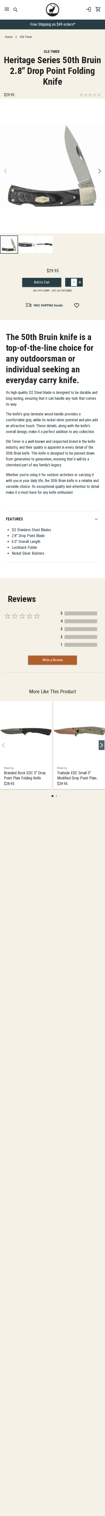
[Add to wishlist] (77, 305)
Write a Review (52, 660)
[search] (16, 10)
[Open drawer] (7, 9)
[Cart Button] (98, 9)
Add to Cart (42, 282)
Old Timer (26, 37)
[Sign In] (88, 9)
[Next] (100, 171)
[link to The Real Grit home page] (52, 10)
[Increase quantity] (80, 282)
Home (8, 37)
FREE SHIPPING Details (48, 305)
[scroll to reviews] (90, 95)
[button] (52, 519)
